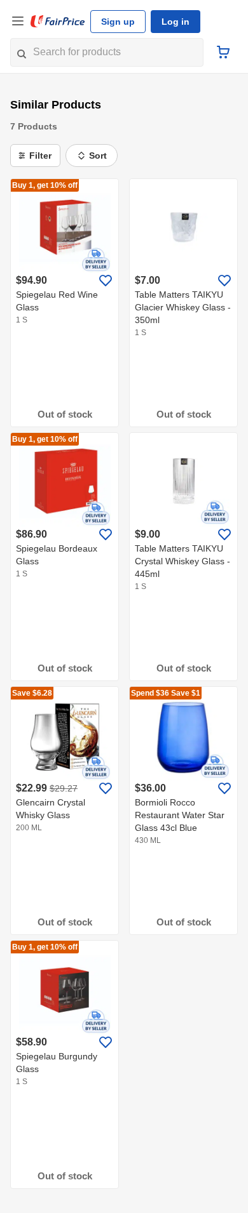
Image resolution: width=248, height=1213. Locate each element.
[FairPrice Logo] (58, 21)
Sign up (118, 22)
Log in (175, 22)
